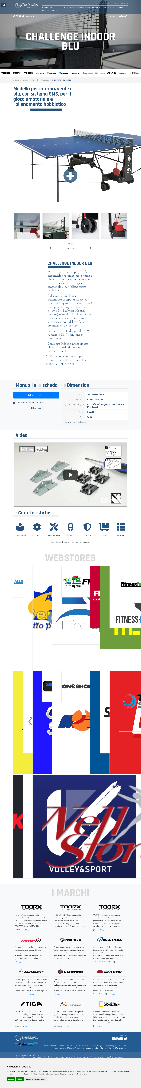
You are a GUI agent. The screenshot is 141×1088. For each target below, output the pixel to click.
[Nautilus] (110, 940)
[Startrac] (110, 972)
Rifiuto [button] (19, 1079)
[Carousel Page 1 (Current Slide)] (69, 243)
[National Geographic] (110, 1004)
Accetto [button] (11, 1079)
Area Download (105, 4)
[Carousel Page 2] (72, 243)
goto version (32, 17)
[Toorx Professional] (31, 907)
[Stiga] (31, 1004)
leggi (28, 930)
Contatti (55, 10)
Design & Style (85, 7)
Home (46, 1046)
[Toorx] (109, 907)
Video (110, 7)
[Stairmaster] (31, 972)
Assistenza (114, 4)
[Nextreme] (70, 1004)
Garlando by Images (99, 7)
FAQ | (97, 4)
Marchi (51, 7)
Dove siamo (124, 4)
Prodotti (59, 7)
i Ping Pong (70, 29)
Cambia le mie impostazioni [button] (35, 1079)
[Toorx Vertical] (70, 907)
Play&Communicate (71, 7)
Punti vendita (118, 7)
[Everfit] (31, 939)
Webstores (46, 10)
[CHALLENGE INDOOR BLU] (70, 163)
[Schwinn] (70, 972)
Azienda (45, 7)
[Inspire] (70, 939)
